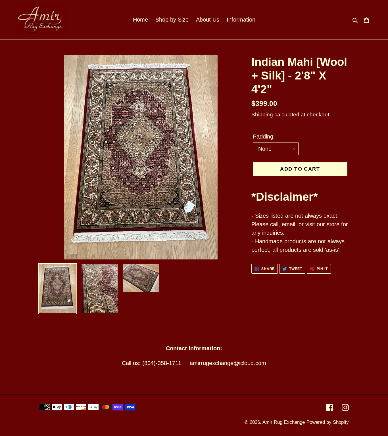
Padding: (264, 136)
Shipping (262, 115)
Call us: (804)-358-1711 (151, 363)
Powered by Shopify (327, 422)
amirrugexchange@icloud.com (228, 363)
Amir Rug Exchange (283, 422)
